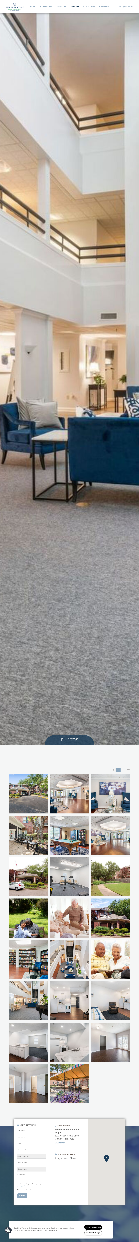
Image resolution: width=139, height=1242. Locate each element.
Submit (22, 1196)
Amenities (62, 7)
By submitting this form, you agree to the (34, 1184)
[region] (61, 1230)
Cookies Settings (93, 1233)
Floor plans (46, 7)
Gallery (75, 7)
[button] (124, 6)
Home (33, 7)
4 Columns (123, 770)
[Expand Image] (28, 794)
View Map (60, 1143)
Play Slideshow (113, 770)
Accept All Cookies (93, 1227)
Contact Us (89, 7)
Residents (104, 7)
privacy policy (21, 1186)
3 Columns (118, 770)
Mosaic (128, 770)
